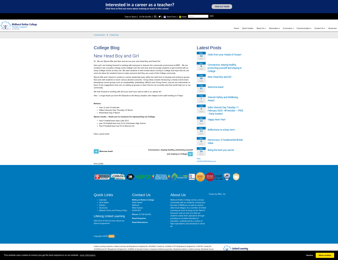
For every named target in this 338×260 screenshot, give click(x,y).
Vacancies (332, 28)
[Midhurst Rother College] (18, 25)
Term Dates (104, 202)
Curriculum (287, 28)
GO (211, 16)
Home (236, 28)
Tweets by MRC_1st (217, 194)
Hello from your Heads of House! (224, 54)
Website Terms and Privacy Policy (113, 210)
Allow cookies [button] (325, 255)
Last (214, 161)
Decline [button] (309, 255)
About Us (260, 28)
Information (273, 28)
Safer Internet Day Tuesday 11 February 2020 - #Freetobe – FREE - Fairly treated (225, 110)
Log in (111, 236)
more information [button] (87, 255)
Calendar (103, 200)
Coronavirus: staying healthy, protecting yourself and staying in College (225, 67)
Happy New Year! (217, 119)
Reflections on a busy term (221, 129)
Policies (102, 205)
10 (207, 161)
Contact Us (319, 28)
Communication (303, 28)
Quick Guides (247, 28)
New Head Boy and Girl (219, 76)
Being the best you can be (221, 150)
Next (210, 161)
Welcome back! (216, 87)
